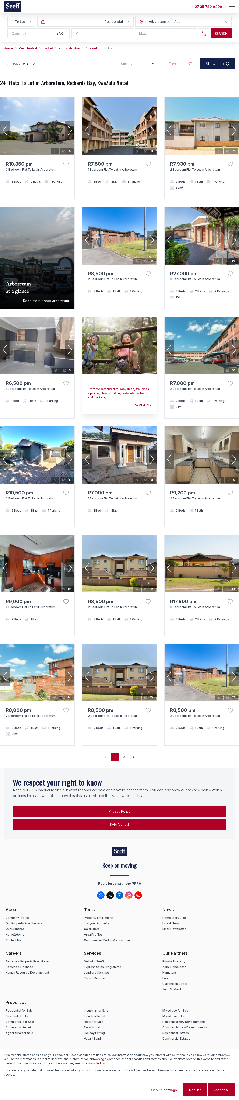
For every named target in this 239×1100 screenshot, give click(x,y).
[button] (168, 22)
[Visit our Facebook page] (101, 895)
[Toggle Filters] (204, 33)
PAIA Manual (119, 824)
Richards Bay (69, 48)
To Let (48, 48)
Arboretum (93, 48)
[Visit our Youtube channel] (138, 895)
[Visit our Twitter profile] (110, 895)
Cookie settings (164, 1090)
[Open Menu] (231, 6)
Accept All (222, 1090)
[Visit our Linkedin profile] (119, 895)
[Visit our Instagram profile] (129, 895)
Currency (18, 33)
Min (78, 33)
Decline (195, 1090)
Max (142, 33)
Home (8, 48)
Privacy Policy (119, 811)
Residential (28, 48)
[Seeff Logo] (12, 6)
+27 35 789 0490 (207, 7)
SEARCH (221, 33)
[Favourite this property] (66, 164)
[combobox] (199, 22)
